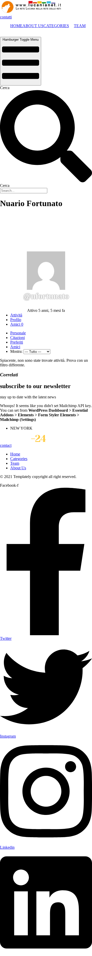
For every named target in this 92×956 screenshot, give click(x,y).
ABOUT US (32, 26)
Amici (16, 324)
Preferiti (16, 342)
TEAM (80, 26)
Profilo (15, 319)
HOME (16, 26)
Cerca (4, 88)
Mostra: (16, 351)
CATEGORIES (56, 26)
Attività (16, 315)
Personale (18, 333)
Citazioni (17, 337)
